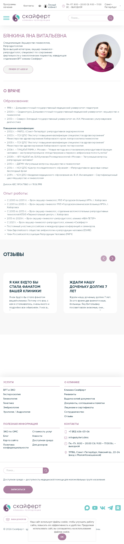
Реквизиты (70, 394)
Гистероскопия (12, 394)
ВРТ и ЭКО (9, 390)
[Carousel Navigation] (108, 258)
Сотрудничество (74, 412)
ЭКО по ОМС (10, 432)
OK (62, 537)
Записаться (18, 490)
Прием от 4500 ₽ (18, 69)
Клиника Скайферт (75, 390)
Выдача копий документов (79, 399)
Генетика (8, 403)
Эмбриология (11, 407)
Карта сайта (10, 440)
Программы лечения (9, 5)
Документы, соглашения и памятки (84, 403)
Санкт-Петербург (111, 5)
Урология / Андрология (16, 412)
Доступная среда (42, 440)
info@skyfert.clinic (79, 437)
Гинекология (10, 399)
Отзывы (68, 416)
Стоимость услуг (42, 432)
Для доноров (39, 445)
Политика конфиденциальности (16, 446)
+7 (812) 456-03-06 (79, 432)
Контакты (29, 6)
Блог (5, 436)
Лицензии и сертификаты (79, 407)
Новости (37, 436)
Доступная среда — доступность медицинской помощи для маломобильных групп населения (54, 480)
